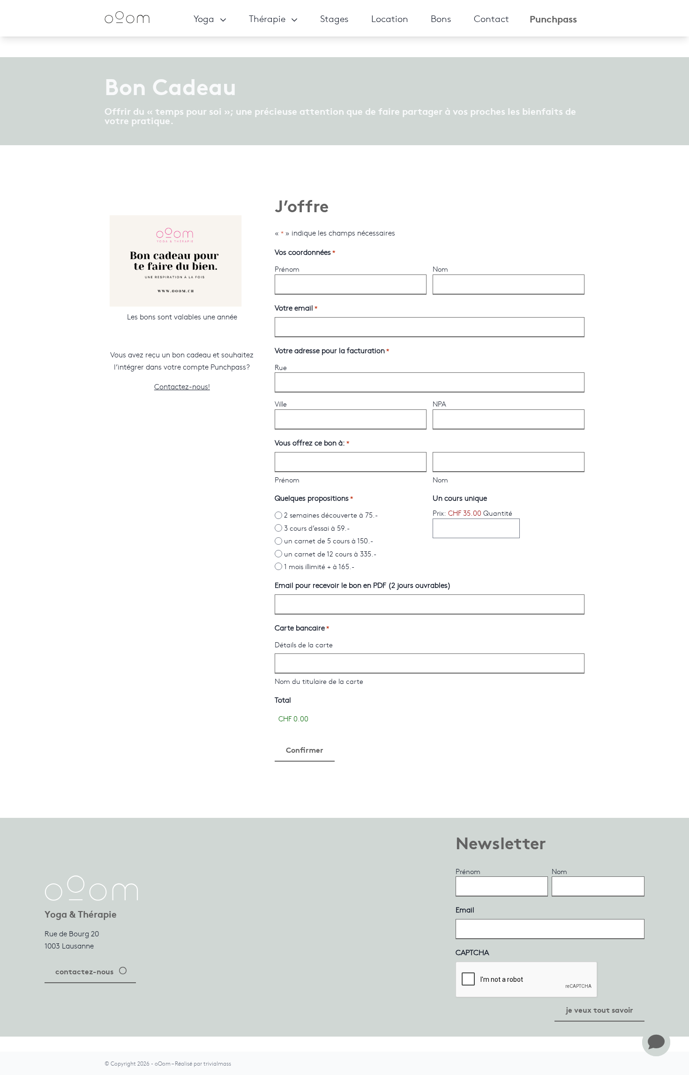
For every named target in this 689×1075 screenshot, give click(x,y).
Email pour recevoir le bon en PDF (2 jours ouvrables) (363, 585)
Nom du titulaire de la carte (319, 681)
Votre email (296, 307)
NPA (439, 403)
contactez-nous (84, 970)
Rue (281, 367)
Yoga (204, 18)
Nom (440, 269)
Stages (334, 18)
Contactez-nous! (182, 386)
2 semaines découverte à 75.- (331, 514)
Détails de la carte (304, 644)
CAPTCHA (472, 952)
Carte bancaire (302, 627)
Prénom (287, 269)
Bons (441, 18)
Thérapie (267, 18)
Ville (281, 403)
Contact (491, 18)
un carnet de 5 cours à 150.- (328, 540)
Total (283, 699)
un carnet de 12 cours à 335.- (330, 553)
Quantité (497, 513)
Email (465, 909)
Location (389, 18)
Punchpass (553, 18)
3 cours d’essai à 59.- (317, 528)
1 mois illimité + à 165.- (319, 566)
